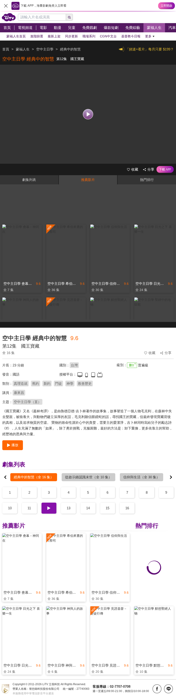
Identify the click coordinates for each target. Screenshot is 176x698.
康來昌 (19, 393)
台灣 (74, 365)
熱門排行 (147, 180)
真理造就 (21, 383)
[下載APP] (165, 169)
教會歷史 (85, 383)
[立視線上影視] (9, 17)
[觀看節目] (88, 114)
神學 (69, 383)
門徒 (58, 383)
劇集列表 (29, 180)
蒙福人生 (23, 49)
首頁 (5, 49)
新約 (47, 383)
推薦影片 (88, 180)
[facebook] (157, 688)
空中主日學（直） (27, 402)
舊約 (35, 383)
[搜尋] (69, 17)
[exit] (5, 5)
